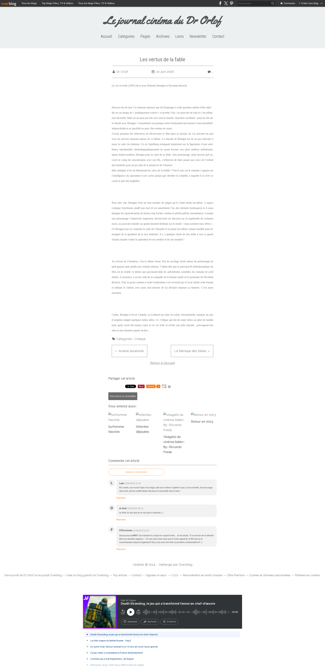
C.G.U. (175, 575)
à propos (171, 622)
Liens (179, 36)
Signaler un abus (156, 575)
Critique (140, 339)
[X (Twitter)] (226, 3)
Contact (218, 36)
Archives (162, 36)
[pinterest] (231, 3)
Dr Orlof (28, 575)
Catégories (126, 36)
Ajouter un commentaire (136, 472)
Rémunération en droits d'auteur (203, 575)
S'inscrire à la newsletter (123, 396)
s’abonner (132, 622)
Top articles (120, 575)
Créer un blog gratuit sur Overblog (87, 575)
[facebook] (220, 3)
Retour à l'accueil (162, 363)
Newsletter (198, 36)
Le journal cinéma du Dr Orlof (162, 20)
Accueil (106, 36)
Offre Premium (236, 575)
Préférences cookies (307, 575)
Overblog (185, 564)
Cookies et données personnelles (269, 575)
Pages (145, 36)
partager (152, 622)
